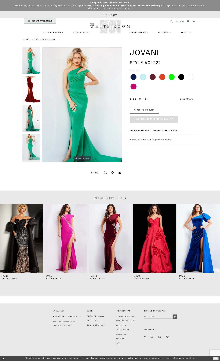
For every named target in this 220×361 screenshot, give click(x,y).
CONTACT (120, 339)
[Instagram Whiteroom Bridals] (160, 337)
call (138, 139)
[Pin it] (112, 172)
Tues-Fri (92, 316)
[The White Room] (110, 26)
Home (25, 39)
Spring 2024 (48, 39)
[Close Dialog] (3, 358)
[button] (171, 21)
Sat (89, 321)
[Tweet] (105, 173)
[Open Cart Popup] (193, 21)
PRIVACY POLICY (123, 325)
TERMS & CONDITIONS (125, 316)
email (145, 139)
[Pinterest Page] (167, 337)
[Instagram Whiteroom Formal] (152, 337)
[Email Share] (119, 172)
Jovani (35, 39)
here (192, 358)
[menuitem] (52, 32)
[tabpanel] (31, 61)
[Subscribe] (175, 316)
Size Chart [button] (186, 99)
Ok (215, 358)
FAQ (117, 343)
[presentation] (21, 238)
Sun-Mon (92, 325)
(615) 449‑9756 (74, 316)
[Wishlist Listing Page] (188, 21)
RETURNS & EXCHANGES (126, 321)
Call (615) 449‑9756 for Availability (153, 119)
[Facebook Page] (145, 337)
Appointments (86, 5)
